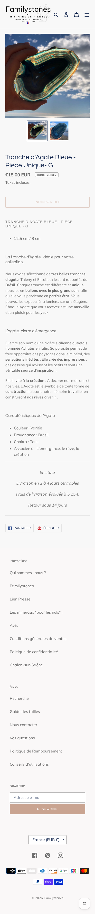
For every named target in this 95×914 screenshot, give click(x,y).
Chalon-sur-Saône (26, 664)
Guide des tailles (25, 711)
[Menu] (87, 14)
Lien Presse (20, 599)
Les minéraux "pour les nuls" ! (36, 612)
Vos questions (22, 737)
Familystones (22, 585)
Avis (14, 625)
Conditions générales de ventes (38, 638)
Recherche (19, 698)
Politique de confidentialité (34, 651)
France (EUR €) (45, 839)
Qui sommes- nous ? (28, 572)
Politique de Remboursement (36, 751)
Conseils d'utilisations (29, 764)
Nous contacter (23, 724)
